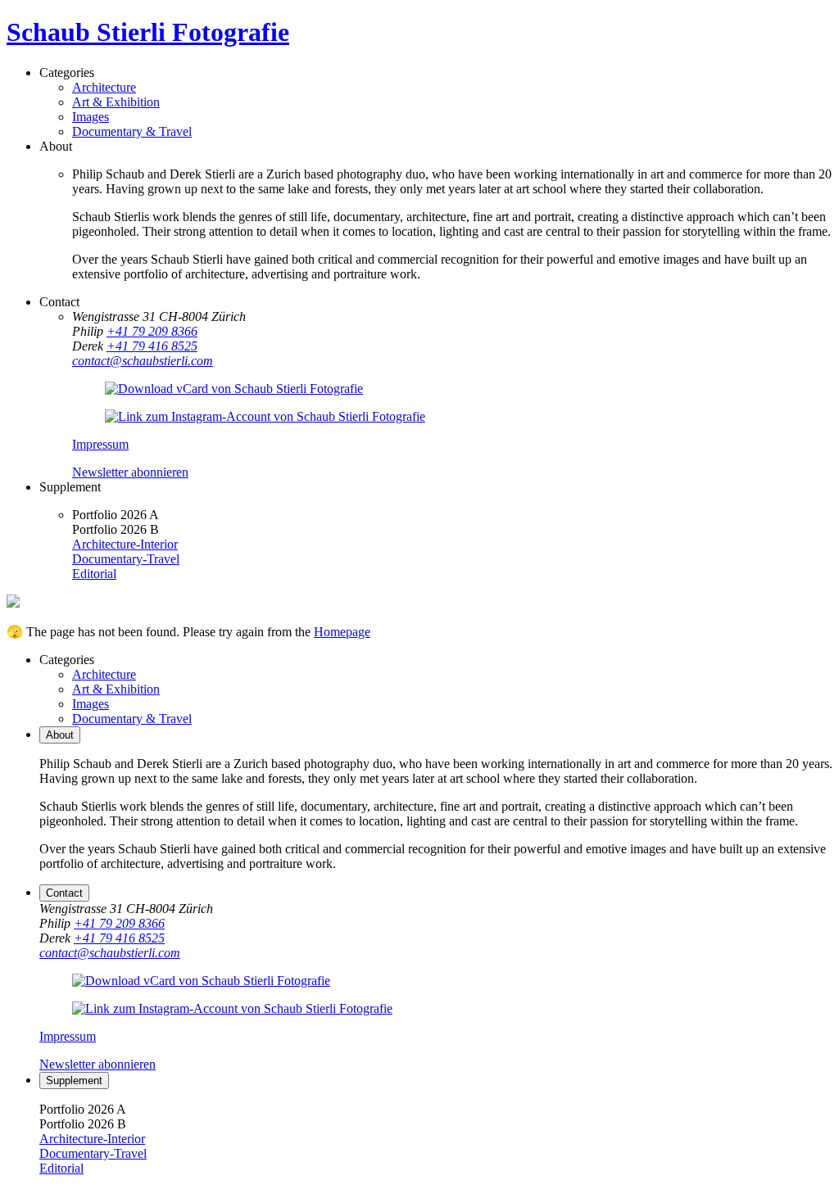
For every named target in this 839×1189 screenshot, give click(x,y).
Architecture (104, 87)
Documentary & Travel (132, 131)
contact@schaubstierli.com (142, 361)
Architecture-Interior (125, 544)
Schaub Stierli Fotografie (148, 32)
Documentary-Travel (125, 559)
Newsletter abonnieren (130, 472)
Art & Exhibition (116, 102)
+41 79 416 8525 (152, 346)
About (60, 735)
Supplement (74, 1080)
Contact (64, 893)
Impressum (100, 444)
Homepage (342, 632)
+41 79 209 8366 (152, 331)
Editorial (94, 574)
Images (90, 117)
